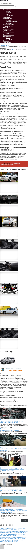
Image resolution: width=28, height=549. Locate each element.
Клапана (8, 20)
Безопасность (7, 17)
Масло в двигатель (11, 21)
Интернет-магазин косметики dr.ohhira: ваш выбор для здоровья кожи (12, 534)
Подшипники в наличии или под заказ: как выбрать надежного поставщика (12, 529)
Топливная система (8, 32)
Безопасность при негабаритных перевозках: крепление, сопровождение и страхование (13, 537)
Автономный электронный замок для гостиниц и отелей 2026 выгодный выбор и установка (14, 532)
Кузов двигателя (8, 26)
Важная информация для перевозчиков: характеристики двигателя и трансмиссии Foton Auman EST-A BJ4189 (14, 510)
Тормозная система (8, 35)
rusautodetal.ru (4, 0)
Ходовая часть (7, 36)
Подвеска (9, 39)
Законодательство (8, 24)
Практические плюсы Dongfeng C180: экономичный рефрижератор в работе (11, 489)
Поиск (2, 518)
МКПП (8, 14)
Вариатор (9, 12)
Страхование (7, 30)
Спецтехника (7, 42)
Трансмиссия (7, 10)
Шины (8, 38)
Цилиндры (9, 23)
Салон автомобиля (8, 29)
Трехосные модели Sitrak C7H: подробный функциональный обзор (12, 469)
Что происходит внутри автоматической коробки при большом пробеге (11, 422)
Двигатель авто (7, 18)
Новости (5, 27)
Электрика (6, 41)
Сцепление (9, 15)
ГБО (7, 33)
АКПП (8, 11)
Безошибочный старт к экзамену (9, 430)
